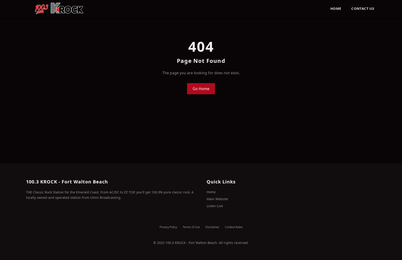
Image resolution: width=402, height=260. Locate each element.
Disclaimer (212, 227)
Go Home (201, 88)
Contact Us (362, 8)
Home (335, 8)
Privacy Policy (168, 227)
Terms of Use (191, 227)
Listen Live (215, 206)
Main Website (217, 199)
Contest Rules (234, 227)
